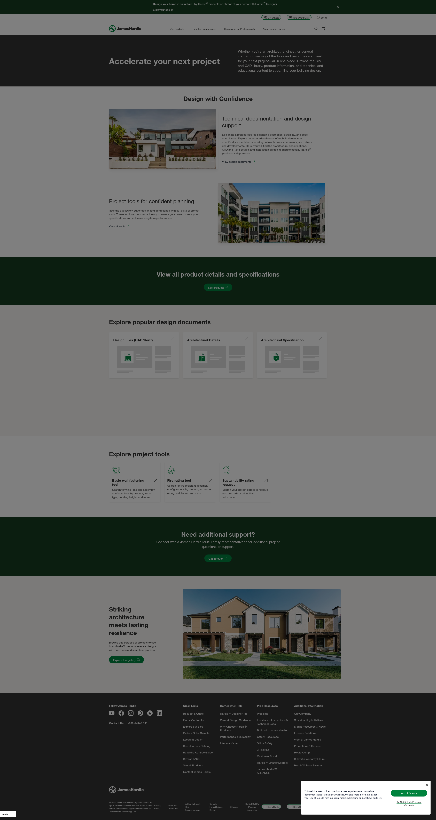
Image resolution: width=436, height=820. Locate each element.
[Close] (427, 785)
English (5, 814)
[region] (366, 798)
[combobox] (8, 814)
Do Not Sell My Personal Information (408, 803)
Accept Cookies (409, 792)
